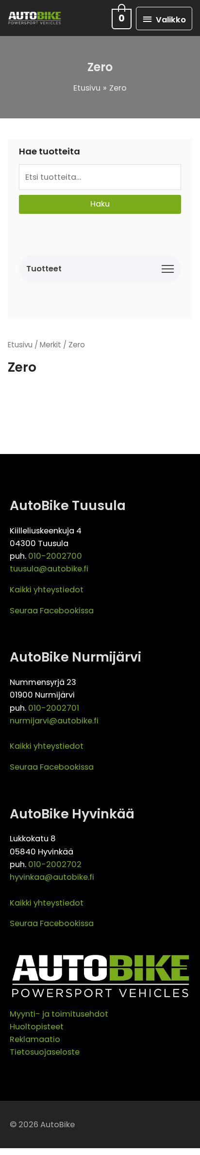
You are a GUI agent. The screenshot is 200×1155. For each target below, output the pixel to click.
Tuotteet (44, 268)
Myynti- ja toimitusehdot (59, 1014)
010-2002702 (55, 864)
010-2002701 (53, 708)
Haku (100, 203)
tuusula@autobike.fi (49, 568)
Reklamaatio (35, 1039)
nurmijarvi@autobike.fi (54, 720)
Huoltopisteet (37, 1026)
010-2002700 (55, 556)
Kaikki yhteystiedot (46, 589)
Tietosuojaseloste (45, 1052)
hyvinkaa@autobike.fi (52, 877)
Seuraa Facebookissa (52, 610)
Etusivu (20, 345)
